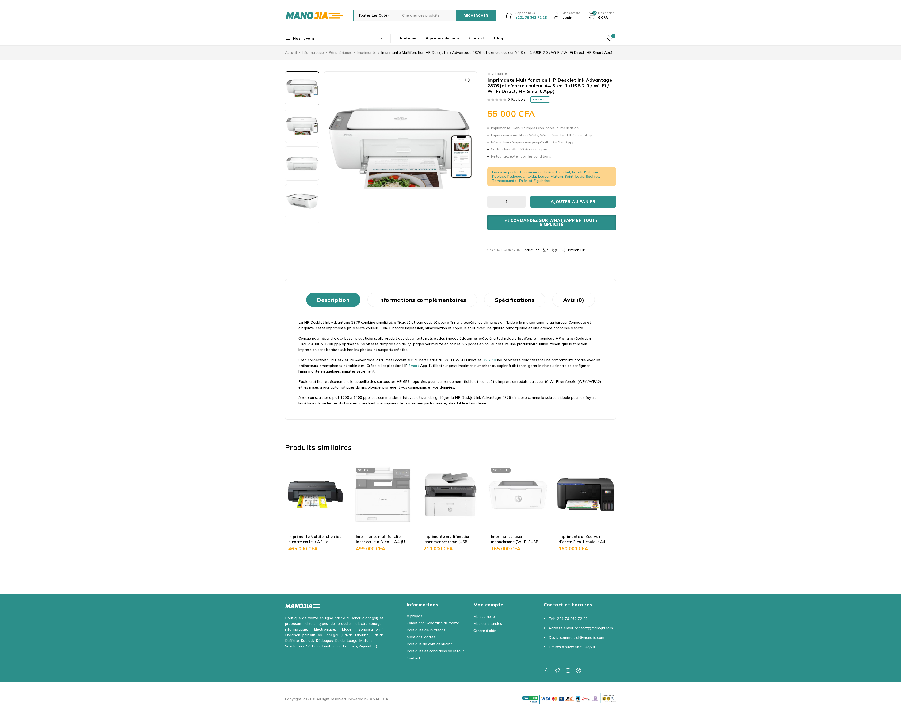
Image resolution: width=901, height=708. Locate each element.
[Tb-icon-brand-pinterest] (579, 670)
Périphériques (340, 52)
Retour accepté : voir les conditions (521, 156)
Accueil (291, 52)
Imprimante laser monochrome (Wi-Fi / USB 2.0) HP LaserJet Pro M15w (471, 541)
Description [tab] (333, 299)
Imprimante (366, 52)
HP (582, 250)
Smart (414, 365)
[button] (468, 80)
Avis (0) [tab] (573, 299)
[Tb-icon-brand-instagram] (568, 670)
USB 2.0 (489, 360)
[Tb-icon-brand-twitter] (557, 670)
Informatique (313, 52)
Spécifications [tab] (514, 299)
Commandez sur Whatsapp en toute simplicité (554, 222)
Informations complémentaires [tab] (422, 299)
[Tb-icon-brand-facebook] (547, 670)
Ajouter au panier (573, 201)
